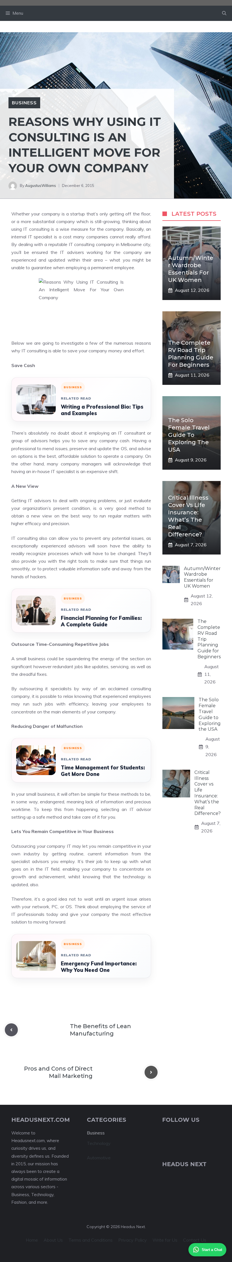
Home (32, 1240)
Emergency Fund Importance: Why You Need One (99, 966)
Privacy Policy (132, 1240)
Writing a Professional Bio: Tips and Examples (102, 410)
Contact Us (194, 1240)
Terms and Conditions (90, 1240)
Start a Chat (212, 1250)
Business (24, 102)
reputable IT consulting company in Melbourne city (99, 244)
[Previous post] (11, 1029)
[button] (224, 13)
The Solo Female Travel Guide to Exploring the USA (189, 435)
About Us (53, 1240)
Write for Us (164, 1240)
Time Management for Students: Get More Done (103, 770)
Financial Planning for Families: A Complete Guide (101, 621)
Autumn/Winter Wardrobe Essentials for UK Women (202, 577)
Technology (99, 1143)
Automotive (99, 1157)
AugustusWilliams (40, 185)
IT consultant (131, 433)
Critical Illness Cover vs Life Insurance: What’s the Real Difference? (207, 793)
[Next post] (151, 1072)
